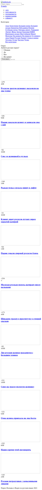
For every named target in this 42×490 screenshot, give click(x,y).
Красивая (26, 32)
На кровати (17, 36)
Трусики (8, 40)
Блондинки (14, 26)
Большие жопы (24, 26)
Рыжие (23, 38)
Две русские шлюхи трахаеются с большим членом (17, 353)
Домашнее (35, 30)
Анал (7, 26)
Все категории (10, 42)
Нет (5, 54)
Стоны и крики (32, 38)
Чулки (26, 40)
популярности (10, 12)
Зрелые (19, 32)
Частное (21, 40)
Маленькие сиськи (12, 34)
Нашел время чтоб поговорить (16, 450)
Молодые (9, 36)
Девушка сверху (24, 30)
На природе (26, 36)
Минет (33, 34)
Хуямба (4, 6)
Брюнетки (15, 28)
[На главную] (6, 2)
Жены (14, 32)
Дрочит (8, 32)
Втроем (31, 28)
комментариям (10, 16)
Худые (14, 40)
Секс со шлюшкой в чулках (14, 156)
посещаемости (10, 14)
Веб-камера (23, 28)
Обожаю (6, 50)
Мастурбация (25, 34)
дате (7, 10)
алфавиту (9, 18)
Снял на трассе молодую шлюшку (17, 387)
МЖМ (32, 32)
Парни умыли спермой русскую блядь (19, 253)
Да (4, 52)
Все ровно (7, 57)
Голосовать (6, 59)
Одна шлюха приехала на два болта (18, 418)
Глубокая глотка (11, 30)
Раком (12, 38)
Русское (17, 38)
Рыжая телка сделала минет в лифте (18, 188)
